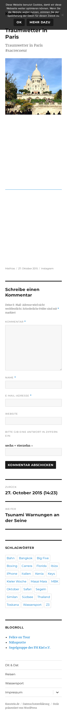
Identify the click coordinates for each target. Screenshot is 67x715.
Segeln (41, 589)
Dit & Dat (12, 665)
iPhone (12, 573)
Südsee (27, 597)
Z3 (48, 604)
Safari (27, 589)
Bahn (11, 558)
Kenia (39, 573)
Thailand (43, 597)
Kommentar (15, 321)
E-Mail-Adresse (18, 395)
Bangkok (26, 558)
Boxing (12, 566)
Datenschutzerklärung (36, 704)
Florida (41, 566)
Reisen (10, 674)
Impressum (14, 692)
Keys (51, 573)
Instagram (47, 268)
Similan (12, 597)
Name (10, 377)
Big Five (43, 558)
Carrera (27, 566)
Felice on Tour (19, 637)
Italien (26, 573)
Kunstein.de (12, 704)
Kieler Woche (16, 581)
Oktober (13, 589)
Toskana (13, 604)
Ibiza (54, 566)
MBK (54, 581)
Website (11, 413)
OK (19, 22)
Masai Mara (39, 581)
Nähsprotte (17, 642)
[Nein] (62, 15)
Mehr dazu (40, 22)
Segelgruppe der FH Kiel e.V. (29, 647)
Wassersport (32, 604)
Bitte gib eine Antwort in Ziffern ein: (31, 433)
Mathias (10, 268)
